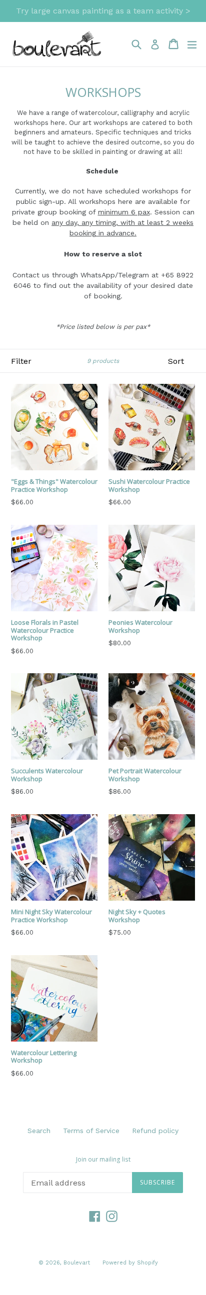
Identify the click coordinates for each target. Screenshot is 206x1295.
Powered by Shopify (130, 1263)
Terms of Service (91, 1131)
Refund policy (155, 1131)
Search (39, 1131)
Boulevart (77, 1263)
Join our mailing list (103, 1159)
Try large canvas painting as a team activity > (103, 10)
